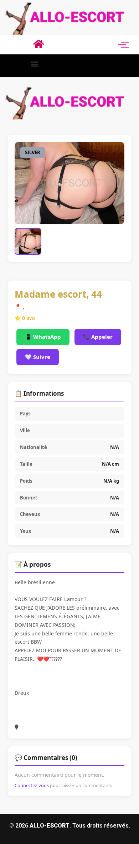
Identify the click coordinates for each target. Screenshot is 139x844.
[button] (34, 64)
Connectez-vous (32, 785)
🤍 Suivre (37, 356)
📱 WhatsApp (43, 336)
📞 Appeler (98, 336)
